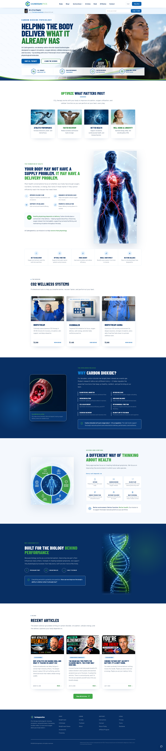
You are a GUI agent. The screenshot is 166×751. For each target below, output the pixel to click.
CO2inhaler (62, 723)
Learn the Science (50, 61)
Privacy (121, 720)
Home (61, 4)
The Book (81, 723)
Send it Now (136, 11)
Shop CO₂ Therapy (31, 61)
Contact (112, 4)
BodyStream (62, 720)
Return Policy (103, 726)
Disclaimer (122, 726)
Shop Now (136, 4)
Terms (121, 723)
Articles (88, 4)
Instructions (77, 4)
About (81, 726)
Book (95, 4)
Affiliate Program (104, 729)
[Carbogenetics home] (36, 4)
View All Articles (81, 696)
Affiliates (103, 4)
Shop (68, 4)
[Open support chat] (161, 746)
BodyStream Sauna (64, 726)
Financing (61, 733)
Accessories (62, 729)
